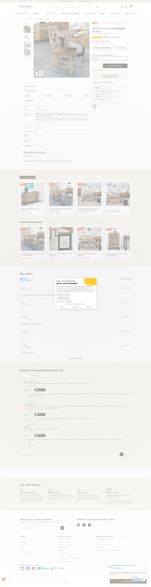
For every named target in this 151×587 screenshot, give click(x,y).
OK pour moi (89, 307)
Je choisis (75, 307)
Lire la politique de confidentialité (64, 301)
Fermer (61, 307)
